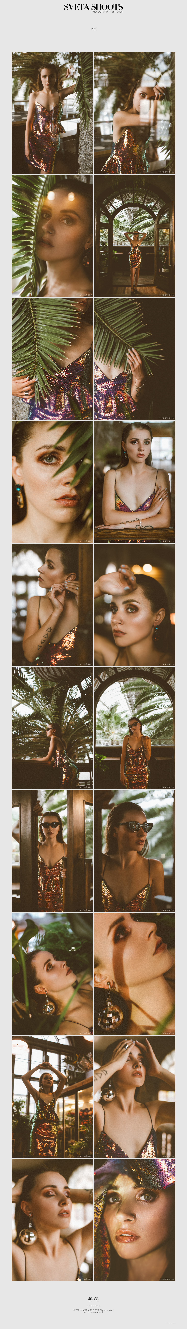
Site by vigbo (170, 1323)
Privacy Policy (94, 1305)
